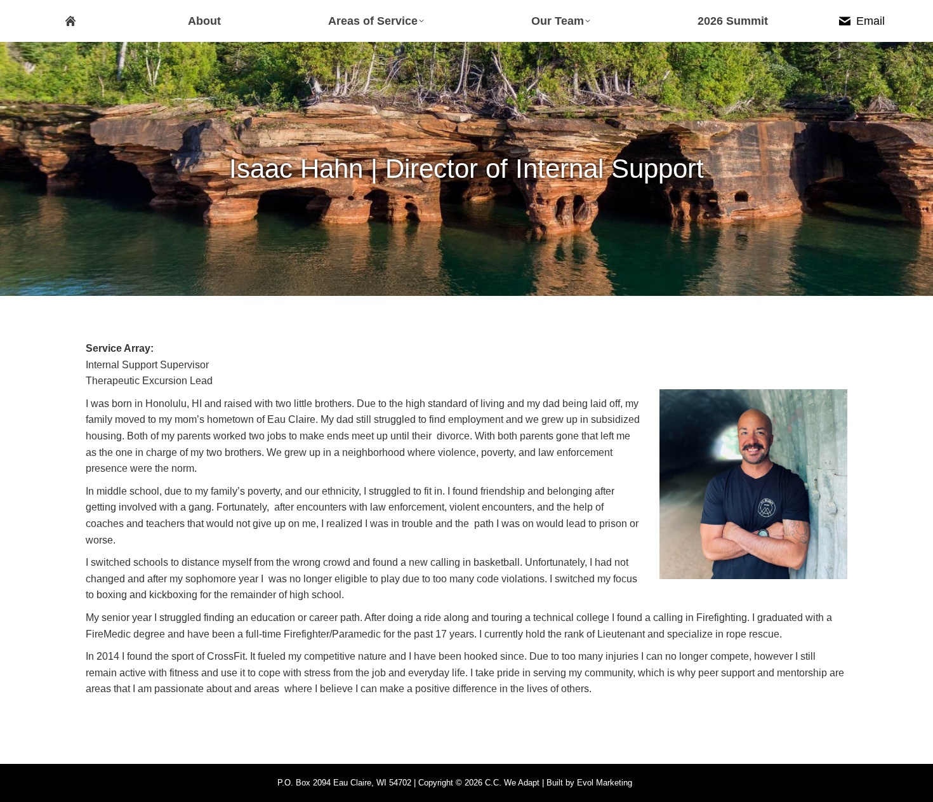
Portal (645, 782)
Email (870, 21)
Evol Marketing (604, 782)
